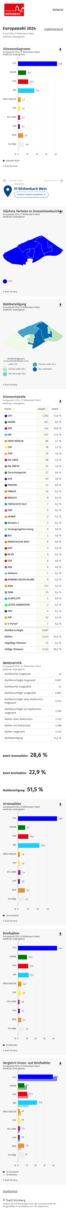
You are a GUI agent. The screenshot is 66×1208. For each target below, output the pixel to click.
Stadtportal (10, 1191)
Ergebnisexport (53, 29)
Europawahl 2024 (19, 28)
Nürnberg (19, 184)
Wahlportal (58, 9)
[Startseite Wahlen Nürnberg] (27, 10)
